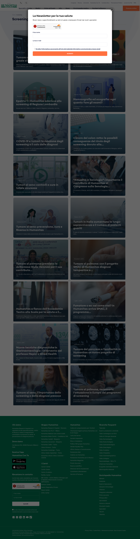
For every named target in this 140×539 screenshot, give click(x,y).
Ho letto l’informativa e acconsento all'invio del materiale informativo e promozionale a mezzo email (68, 49)
